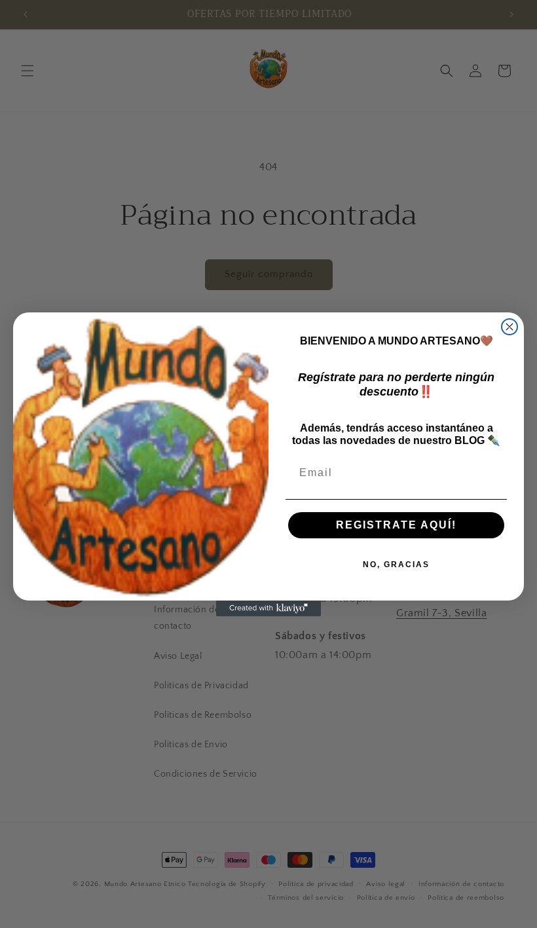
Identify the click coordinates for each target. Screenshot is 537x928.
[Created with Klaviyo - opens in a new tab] (268, 608)
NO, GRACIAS (396, 564)
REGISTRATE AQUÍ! (396, 524)
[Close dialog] (509, 327)
